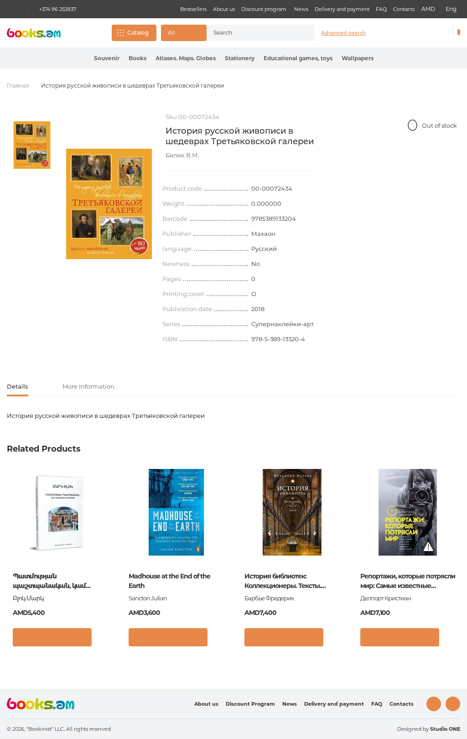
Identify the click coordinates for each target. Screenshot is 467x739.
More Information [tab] (88, 386)
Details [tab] (17, 386)
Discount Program (250, 704)
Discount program (263, 9)
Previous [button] (14, 539)
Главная (18, 85)
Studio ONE (445, 729)
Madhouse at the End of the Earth (169, 581)
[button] (184, 33)
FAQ (381, 9)
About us (224, 9)
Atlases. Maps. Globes (186, 58)
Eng (451, 8)
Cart (456, 33)
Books (137, 58)
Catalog (138, 32)
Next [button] (453, 539)
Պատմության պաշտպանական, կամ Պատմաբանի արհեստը (51, 581)
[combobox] (252, 33)
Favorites (435, 33)
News (301, 9)
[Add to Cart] (52, 637)
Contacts (404, 9)
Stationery (239, 58)
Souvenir (106, 58)
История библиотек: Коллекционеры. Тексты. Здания (282, 581)
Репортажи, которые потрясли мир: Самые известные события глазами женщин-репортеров (407, 581)
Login (419, 33)
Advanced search (343, 33)
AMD (428, 8)
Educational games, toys (298, 58)
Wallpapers (358, 58)
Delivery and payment (342, 9)
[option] (32, 145)
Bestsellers (193, 9)
